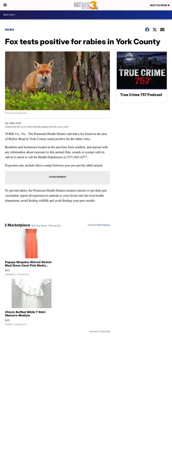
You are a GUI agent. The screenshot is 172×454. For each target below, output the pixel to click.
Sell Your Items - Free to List (45, 226)
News (9, 29)
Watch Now (159, 5)
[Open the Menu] (5, 5)
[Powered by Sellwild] (105, 331)
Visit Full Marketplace (99, 225)
